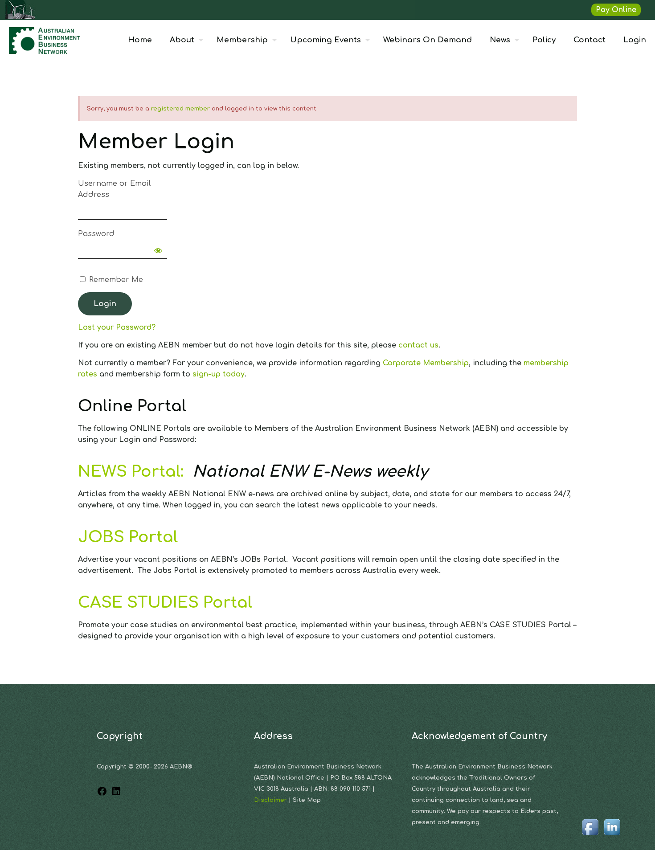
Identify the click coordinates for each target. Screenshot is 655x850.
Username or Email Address (114, 189)
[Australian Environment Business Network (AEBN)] (45, 40)
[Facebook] (102, 794)
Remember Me (115, 280)
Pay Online (616, 10)
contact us (418, 345)
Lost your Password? (117, 327)
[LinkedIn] (116, 794)
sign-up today (218, 374)
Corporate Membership (426, 363)
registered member (180, 109)
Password (96, 234)
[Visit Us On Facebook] (590, 836)
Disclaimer (271, 800)
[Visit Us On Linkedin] (612, 836)
